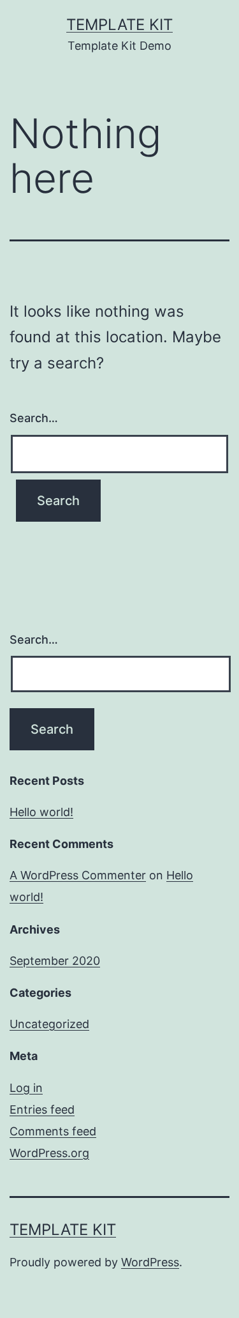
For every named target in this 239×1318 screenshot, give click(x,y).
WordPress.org (49, 1153)
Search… (34, 418)
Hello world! (41, 812)
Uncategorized (49, 1024)
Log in (26, 1088)
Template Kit (119, 24)
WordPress (150, 1262)
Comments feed (53, 1131)
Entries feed (42, 1109)
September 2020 (55, 960)
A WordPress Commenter (78, 875)
